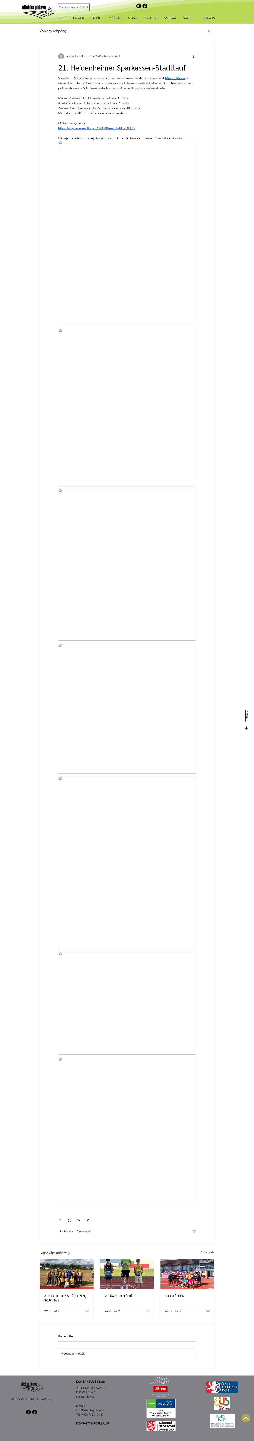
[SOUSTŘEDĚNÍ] (187, 1274)
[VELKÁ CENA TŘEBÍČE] (127, 1274)
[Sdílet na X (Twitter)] (69, 1220)
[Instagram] (138, 6)
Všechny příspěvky (53, 31)
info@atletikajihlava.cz (90, 1410)
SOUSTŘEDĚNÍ (175, 1296)
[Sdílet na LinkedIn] (78, 1220)
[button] (209, 30)
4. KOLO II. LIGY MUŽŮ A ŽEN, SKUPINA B (65, 1298)
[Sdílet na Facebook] (60, 1220)
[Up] (246, 1418)
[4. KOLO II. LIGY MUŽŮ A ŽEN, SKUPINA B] (67, 1274)
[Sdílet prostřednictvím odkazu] (87, 1220)
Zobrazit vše (207, 1252)
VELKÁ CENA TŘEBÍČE (120, 1296)
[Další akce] (193, 56)
